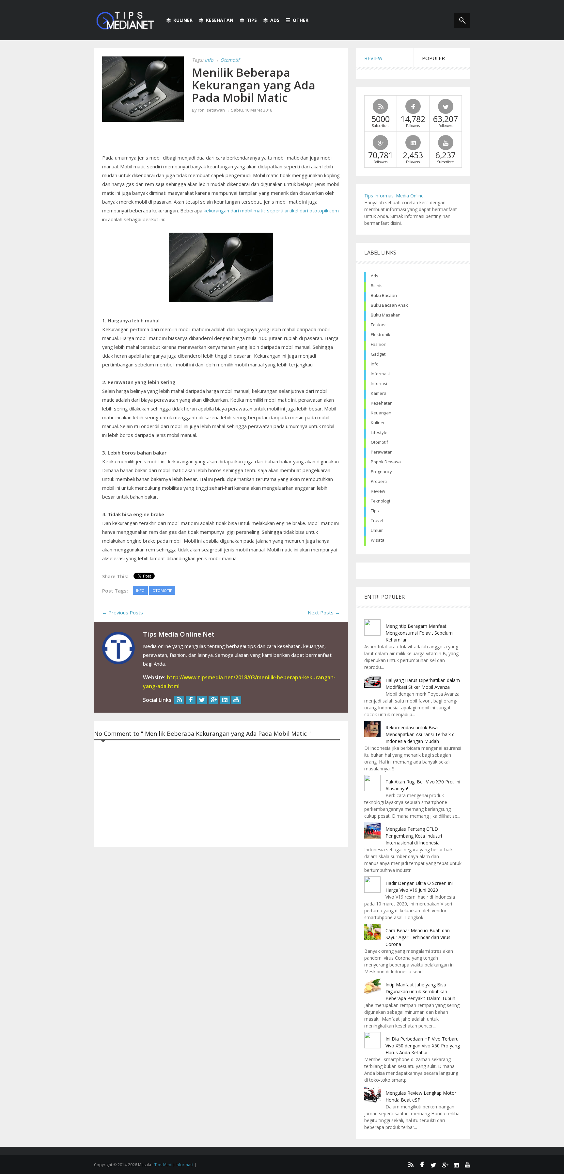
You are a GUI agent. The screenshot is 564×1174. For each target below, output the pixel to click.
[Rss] (179, 700)
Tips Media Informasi (173, 1164)
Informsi (379, 383)
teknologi (380, 501)
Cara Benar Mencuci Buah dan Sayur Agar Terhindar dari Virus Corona (417, 937)
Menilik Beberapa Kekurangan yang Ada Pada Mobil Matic (253, 85)
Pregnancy (381, 471)
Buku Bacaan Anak (389, 305)
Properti (379, 481)
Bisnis (377, 285)
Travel (377, 520)
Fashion (378, 344)
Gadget (378, 354)
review (378, 491)
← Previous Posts (122, 612)
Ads (274, 20)
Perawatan (382, 452)
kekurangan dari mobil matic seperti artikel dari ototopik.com (271, 210)
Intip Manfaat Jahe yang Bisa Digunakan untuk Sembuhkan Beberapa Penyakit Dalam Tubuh (420, 991)
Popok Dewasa (386, 462)
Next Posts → (324, 612)
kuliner (378, 422)
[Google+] (213, 700)
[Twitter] (202, 700)
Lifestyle (379, 432)
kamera (378, 393)
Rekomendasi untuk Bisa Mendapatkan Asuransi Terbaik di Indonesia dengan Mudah (420, 734)
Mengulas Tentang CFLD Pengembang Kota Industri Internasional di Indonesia (413, 836)
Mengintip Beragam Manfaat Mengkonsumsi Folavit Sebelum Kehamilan (419, 633)
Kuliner (183, 20)
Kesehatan (219, 20)
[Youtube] (236, 700)
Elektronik (380, 334)
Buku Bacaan (384, 295)
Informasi (380, 374)
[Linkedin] (225, 700)
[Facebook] (191, 700)
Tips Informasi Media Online (394, 196)
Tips (252, 20)
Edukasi (378, 325)
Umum (377, 530)
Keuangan (381, 413)
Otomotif (379, 442)
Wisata (377, 540)
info (375, 364)
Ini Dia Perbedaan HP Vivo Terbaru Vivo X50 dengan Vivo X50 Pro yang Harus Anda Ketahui (422, 1046)
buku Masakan (385, 315)
